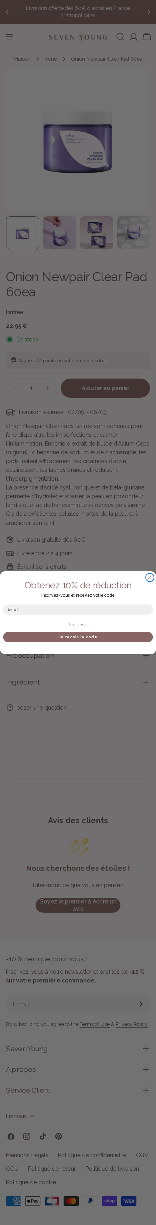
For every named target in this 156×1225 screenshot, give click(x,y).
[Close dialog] (150, 577)
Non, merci (78, 624)
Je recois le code (78, 636)
